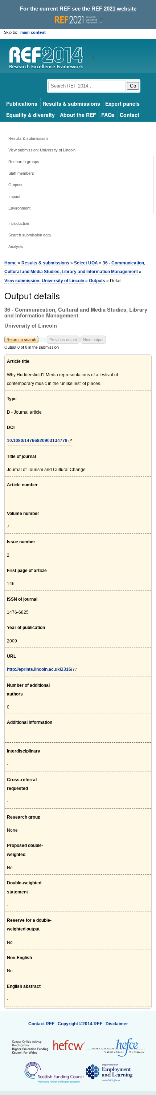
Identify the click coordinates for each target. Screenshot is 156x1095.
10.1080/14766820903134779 (37, 440)
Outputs (15, 185)
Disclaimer (117, 1023)
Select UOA (86, 262)
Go (133, 86)
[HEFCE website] (116, 1047)
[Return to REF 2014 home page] (49, 58)
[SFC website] (54, 1072)
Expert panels (122, 103)
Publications (21, 103)
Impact (14, 196)
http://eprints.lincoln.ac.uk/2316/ (39, 669)
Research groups (23, 161)
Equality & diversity (30, 114)
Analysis (15, 246)
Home (10, 262)
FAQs (108, 114)
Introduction (18, 223)
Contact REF (41, 1023)
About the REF (78, 114)
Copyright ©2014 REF (80, 1023)
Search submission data (29, 235)
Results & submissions (71, 103)
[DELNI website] (109, 1072)
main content (33, 32)
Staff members (21, 173)
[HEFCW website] (48, 1046)
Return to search (21, 339)
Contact (129, 114)
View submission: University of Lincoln (41, 150)
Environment (19, 208)
